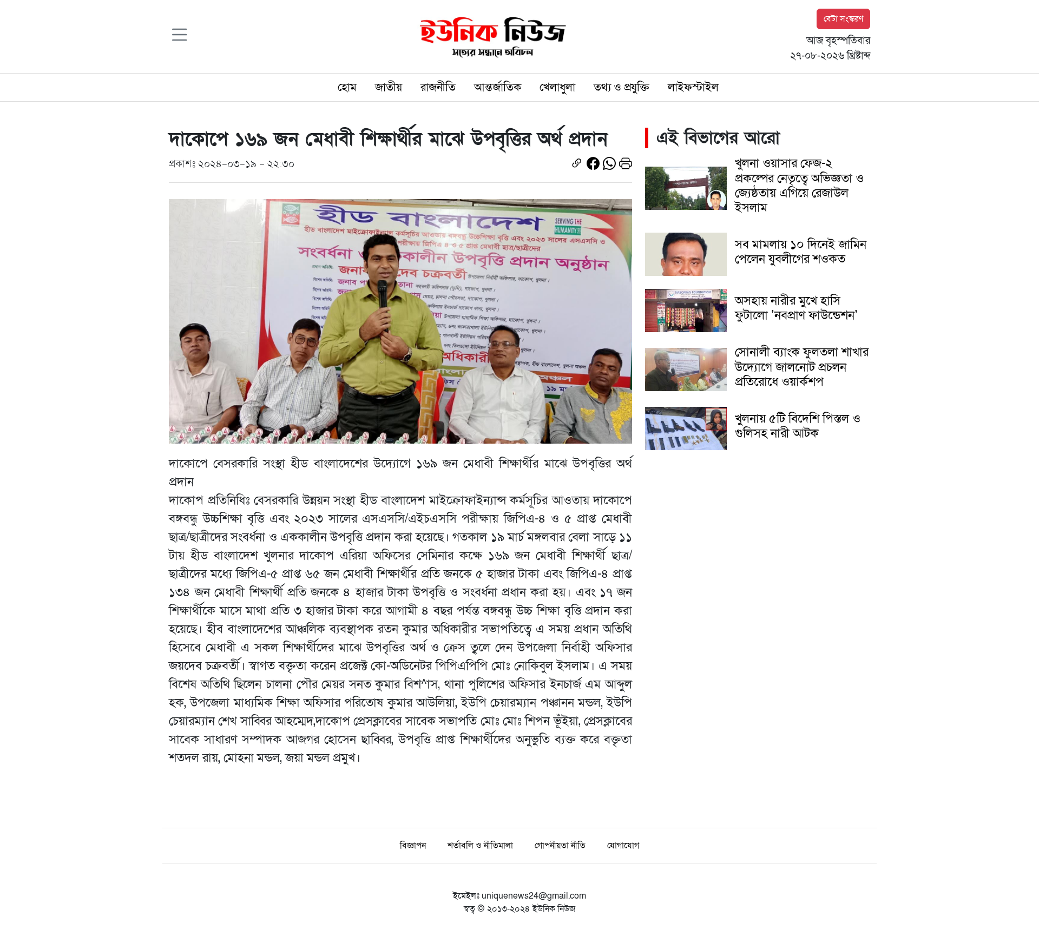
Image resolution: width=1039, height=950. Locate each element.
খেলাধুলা (557, 87)
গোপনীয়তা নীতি (560, 846)
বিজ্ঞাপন (413, 846)
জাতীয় (388, 87)
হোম (347, 87)
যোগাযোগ (623, 846)
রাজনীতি (438, 87)
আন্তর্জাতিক (497, 87)
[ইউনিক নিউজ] (490, 36)
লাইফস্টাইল (693, 87)
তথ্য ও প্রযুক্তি (621, 87)
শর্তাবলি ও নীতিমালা (480, 846)
